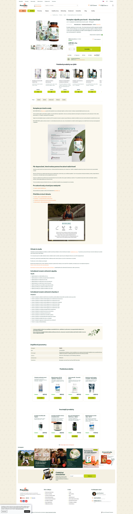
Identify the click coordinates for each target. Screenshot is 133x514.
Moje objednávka (48, 502)
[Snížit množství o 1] (70, 49)
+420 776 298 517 (93, 5)
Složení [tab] (38, 99)
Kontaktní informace (73, 500)
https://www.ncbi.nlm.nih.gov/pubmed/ (39, 264)
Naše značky (33, 1)
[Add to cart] (38, 92)
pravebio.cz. (57, 190)
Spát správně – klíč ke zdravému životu (42, 202)
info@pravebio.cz (104, 5)
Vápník (60, 348)
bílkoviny (44, 188)
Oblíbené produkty (49, 503)
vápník (35, 188)
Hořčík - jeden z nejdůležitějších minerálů (42, 196)
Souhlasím (27, 511)
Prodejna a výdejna (49, 500)
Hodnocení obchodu (49, 492)
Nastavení (4, 511)
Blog (70, 495)
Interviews (54, 1)
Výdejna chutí (47, 1)
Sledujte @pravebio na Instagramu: (67, 444)
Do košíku (87, 49)
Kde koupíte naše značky (74, 498)
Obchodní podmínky (20, 508)
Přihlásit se (90, 476)
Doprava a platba (48, 493)
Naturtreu (98, 24)
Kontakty (26, 1)
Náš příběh (21, 1)
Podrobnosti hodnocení (87, 24)
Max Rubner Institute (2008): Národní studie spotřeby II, (42, 267)
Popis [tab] (33, 99)
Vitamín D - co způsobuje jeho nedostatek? (43, 198)
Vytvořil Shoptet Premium (108, 512)
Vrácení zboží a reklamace (50, 498)
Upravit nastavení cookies (51, 512)
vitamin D (39, 188)
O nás (70, 492)
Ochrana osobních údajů (50, 495)
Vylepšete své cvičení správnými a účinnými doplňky (45, 200)
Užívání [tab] (44, 99)
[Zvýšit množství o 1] (74, 49)
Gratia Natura (71, 503)
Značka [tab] (63, 99)
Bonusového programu (80, 59)
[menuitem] (22, 11)
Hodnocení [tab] (51, 99)
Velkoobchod (39, 1)
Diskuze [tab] (58, 99)
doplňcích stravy (74, 251)
